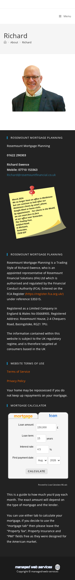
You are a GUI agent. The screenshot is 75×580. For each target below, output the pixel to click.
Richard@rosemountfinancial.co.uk (31, 175)
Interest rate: (27, 446)
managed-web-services (44, 571)
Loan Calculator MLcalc (57, 485)
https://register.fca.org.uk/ (44, 294)
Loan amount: (26, 424)
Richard (26, 42)
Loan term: (28, 435)
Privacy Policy (16, 381)
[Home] (5, 42)
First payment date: (23, 457)
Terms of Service (18, 372)
